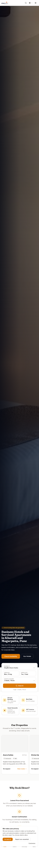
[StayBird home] (4, 3)
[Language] (30, 3)
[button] (14, 754)
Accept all (7, 839)
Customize (32, 843)
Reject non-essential (22, 839)
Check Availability (10, 656)
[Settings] (36, 3)
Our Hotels (27, 656)
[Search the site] (26, 3)
